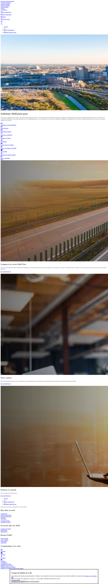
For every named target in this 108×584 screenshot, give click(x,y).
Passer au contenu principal (7, 1)
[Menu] (54, 24)
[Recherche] (54, 22)
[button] (54, 10)
